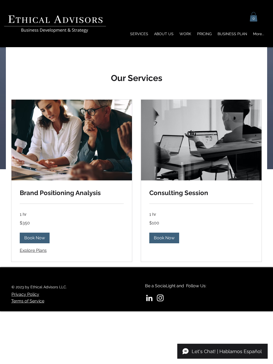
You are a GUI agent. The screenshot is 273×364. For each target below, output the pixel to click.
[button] (254, 17)
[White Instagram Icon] (160, 297)
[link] (72, 193)
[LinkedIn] (149, 297)
